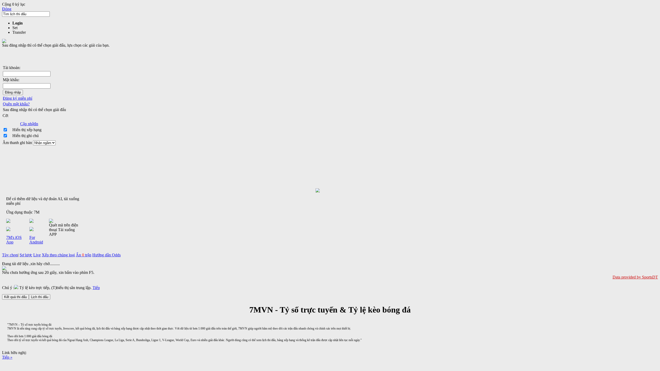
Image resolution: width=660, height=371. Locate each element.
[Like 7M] (330, 190)
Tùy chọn (10, 255)
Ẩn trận (83, 255)
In (36, 124)
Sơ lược (26, 255)
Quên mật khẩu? (16, 104)
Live (37, 255)
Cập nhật (27, 124)
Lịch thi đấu (39, 297)
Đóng (6, 9)
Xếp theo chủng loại (58, 255)
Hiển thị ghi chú (25, 135)
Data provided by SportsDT (635, 277)
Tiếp (96, 287)
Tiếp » (7, 357)
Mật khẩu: (11, 80)
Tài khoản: (11, 67)
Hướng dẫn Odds (106, 255)
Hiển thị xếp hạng (27, 130)
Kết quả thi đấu (15, 297)
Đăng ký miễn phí (17, 98)
